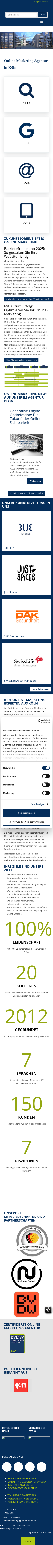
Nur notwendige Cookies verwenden (27, 821)
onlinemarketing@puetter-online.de (20, 1520)
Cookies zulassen (26, 812)
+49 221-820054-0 (12, 1517)
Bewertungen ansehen (10, 1528)
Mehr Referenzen (41, 689)
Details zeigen (38, 804)
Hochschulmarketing (21, 1478)
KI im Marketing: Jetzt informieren (21, 360)
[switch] (46, 776)
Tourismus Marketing (21, 1495)
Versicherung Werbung (22, 1501)
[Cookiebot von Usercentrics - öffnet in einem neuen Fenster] (38, 721)
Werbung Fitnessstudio (22, 1498)
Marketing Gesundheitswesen (27, 1481)
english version (41, 1)
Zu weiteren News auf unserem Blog (26, 493)
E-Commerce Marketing (22, 1488)
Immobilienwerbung (20, 1485)
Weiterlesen (35, 481)
